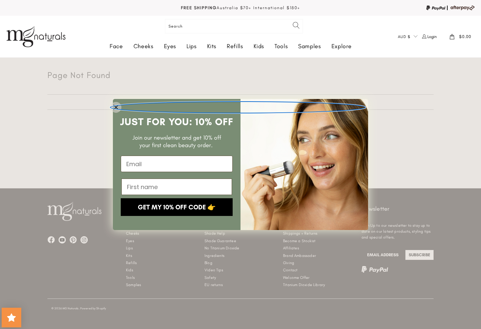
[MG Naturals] (36, 36)
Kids (259, 46)
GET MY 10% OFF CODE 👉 (177, 207)
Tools (281, 46)
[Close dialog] (237, 107)
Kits (212, 46)
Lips (192, 46)
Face (116, 46)
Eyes (170, 46)
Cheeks (143, 46)
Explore (341, 46)
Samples (309, 46)
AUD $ (404, 36)
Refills (235, 46)
